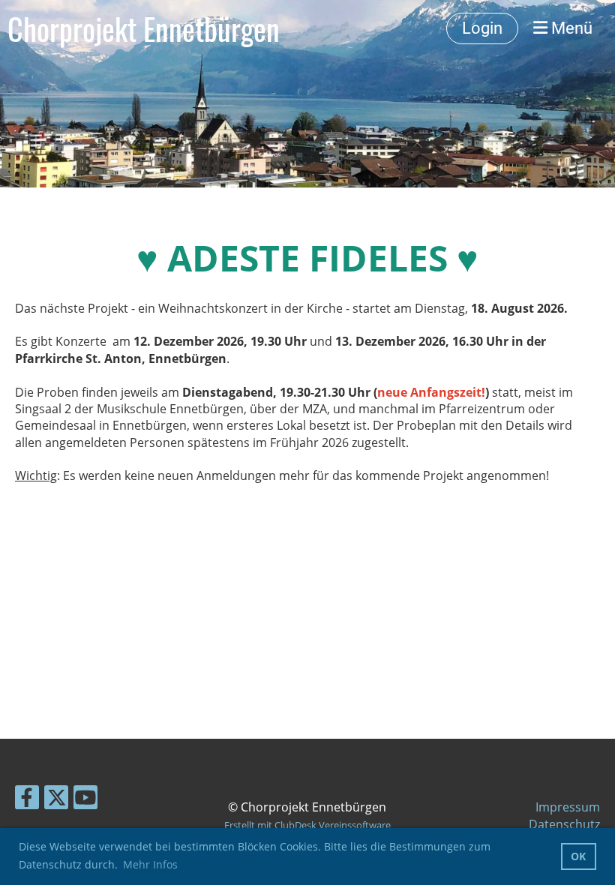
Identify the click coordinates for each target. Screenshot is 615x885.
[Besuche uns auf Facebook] (27, 800)
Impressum (568, 807)
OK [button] (578, 856)
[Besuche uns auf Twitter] (56, 800)
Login (482, 28)
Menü (570, 28)
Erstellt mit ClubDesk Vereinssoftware (307, 825)
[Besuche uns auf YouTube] (86, 800)
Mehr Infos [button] (150, 864)
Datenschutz (564, 824)
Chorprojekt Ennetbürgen (144, 29)
